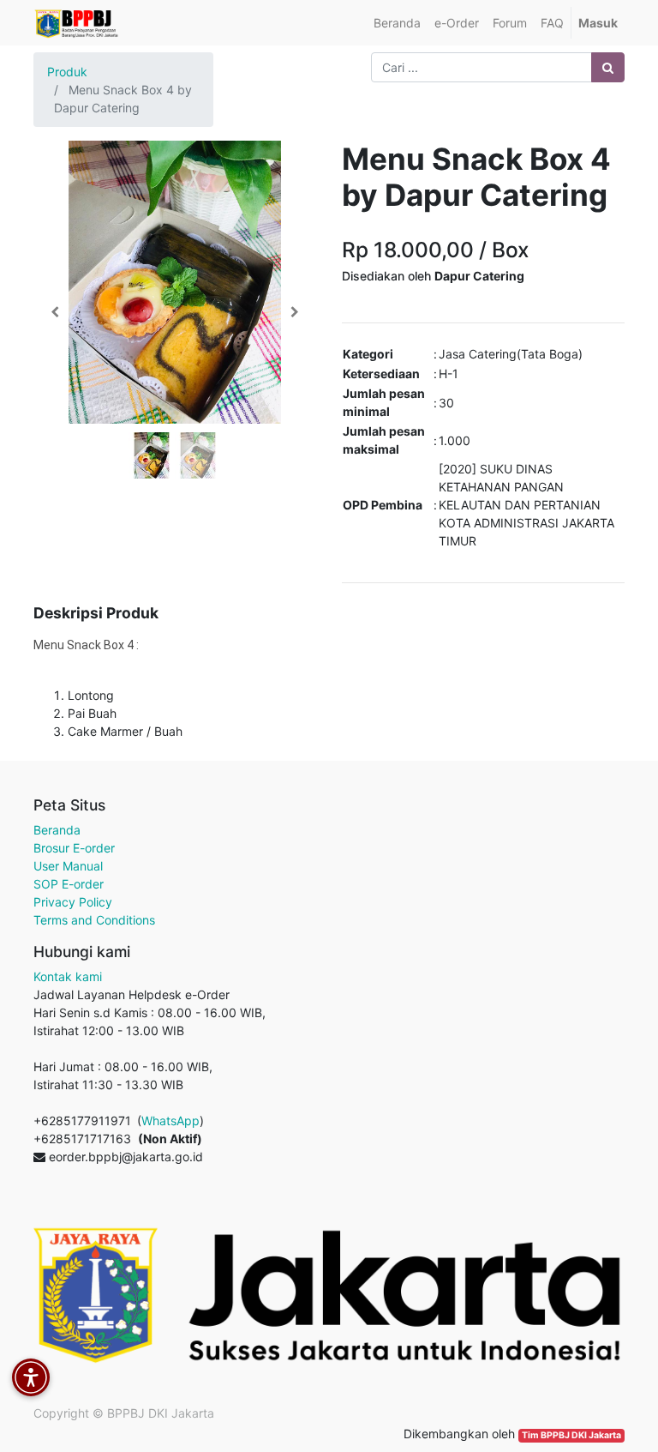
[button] (54, 312)
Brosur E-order (74, 847)
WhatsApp (170, 1120)
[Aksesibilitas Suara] (31, 1377)
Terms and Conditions (94, 920)
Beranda (57, 829)
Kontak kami (67, 976)
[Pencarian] (608, 67)
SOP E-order (68, 884)
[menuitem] (397, 23)
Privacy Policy (72, 902)
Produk (67, 71)
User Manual (68, 866)
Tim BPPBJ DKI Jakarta (571, 1435)
